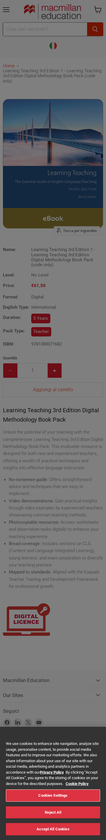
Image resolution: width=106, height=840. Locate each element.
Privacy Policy (52, 772)
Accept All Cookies (53, 829)
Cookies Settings (52, 795)
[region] (53, 783)
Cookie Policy (77, 783)
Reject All (53, 812)
